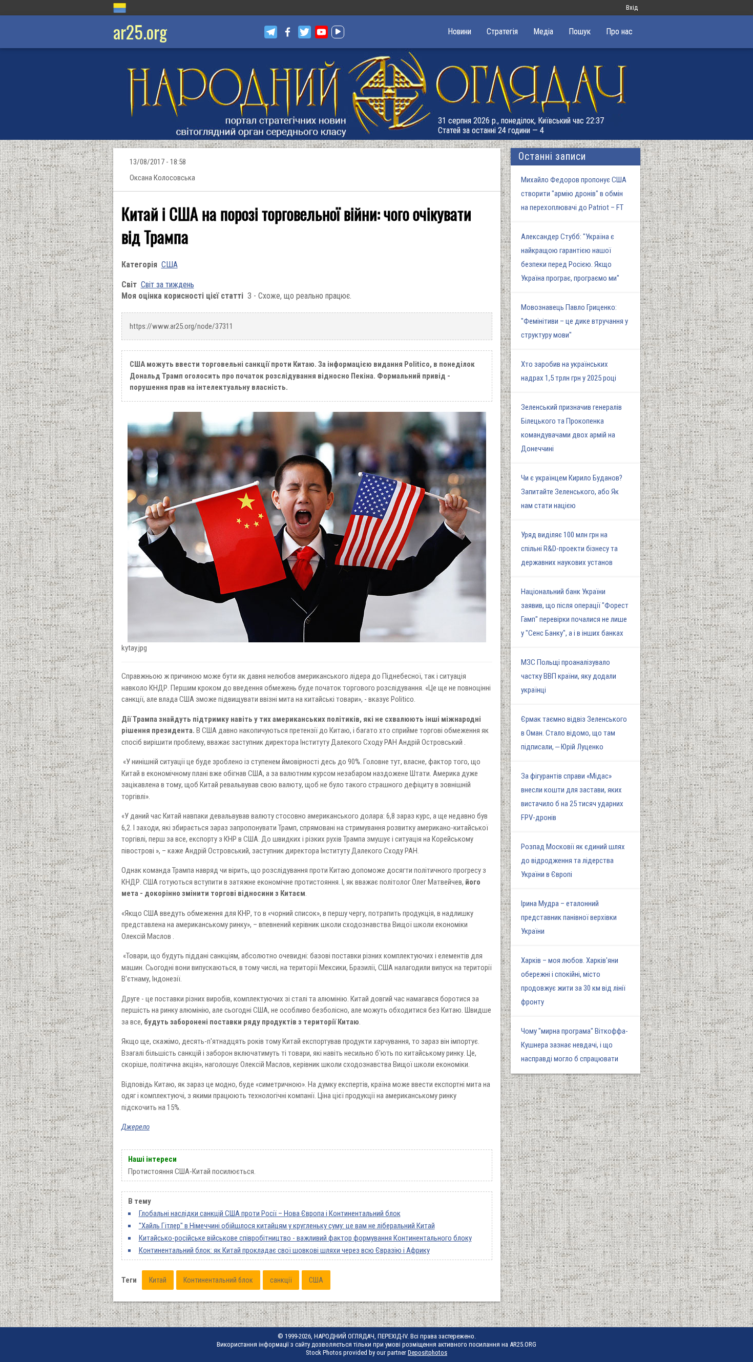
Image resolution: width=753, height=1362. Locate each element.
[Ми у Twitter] (304, 32)
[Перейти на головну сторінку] (376, 94)
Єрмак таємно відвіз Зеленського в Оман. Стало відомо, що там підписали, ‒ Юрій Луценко (574, 733)
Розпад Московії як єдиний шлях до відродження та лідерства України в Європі (573, 860)
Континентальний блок (218, 1280)
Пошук (580, 31)
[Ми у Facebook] (287, 32)
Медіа (543, 31)
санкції (281, 1280)
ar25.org (140, 31)
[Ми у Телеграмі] (270, 32)
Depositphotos (427, 1352)
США (169, 264)
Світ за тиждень (167, 284)
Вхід (632, 7)
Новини (459, 31)
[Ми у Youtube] (321, 32)
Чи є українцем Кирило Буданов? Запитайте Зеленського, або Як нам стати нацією (571, 491)
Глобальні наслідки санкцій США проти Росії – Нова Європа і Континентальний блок (270, 1213)
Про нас (619, 31)
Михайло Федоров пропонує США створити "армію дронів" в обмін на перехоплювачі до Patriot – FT (573, 193)
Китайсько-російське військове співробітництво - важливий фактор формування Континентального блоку (305, 1238)
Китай (157, 1280)
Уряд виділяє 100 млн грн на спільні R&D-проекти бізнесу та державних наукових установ (569, 548)
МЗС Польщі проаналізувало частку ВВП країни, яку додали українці (568, 676)
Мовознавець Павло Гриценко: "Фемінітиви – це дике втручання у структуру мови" (574, 321)
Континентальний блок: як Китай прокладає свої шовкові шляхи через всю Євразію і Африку (284, 1250)
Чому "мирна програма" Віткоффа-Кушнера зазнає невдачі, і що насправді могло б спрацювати (574, 1044)
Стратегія (502, 31)
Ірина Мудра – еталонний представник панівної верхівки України (569, 917)
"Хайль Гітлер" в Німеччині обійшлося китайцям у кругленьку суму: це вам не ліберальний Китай (287, 1225)
